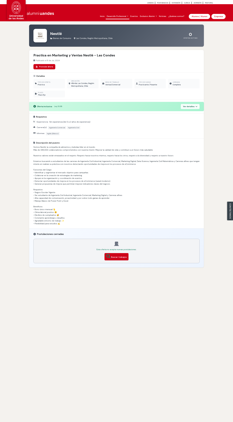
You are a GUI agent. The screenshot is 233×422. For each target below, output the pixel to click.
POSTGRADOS (162, 3)
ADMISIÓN (197, 3)
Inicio (102, 16)
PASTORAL (209, 3)
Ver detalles (189, 106)
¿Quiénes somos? (176, 16)
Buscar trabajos (119, 257)
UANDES (150, 3)
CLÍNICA (187, 3)
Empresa (218, 16)
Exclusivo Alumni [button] (147, 16)
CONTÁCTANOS (230, 211)
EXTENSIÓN (176, 3)
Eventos (134, 16)
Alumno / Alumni (199, 16)
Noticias (162, 16)
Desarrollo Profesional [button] (117, 16)
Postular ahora (46, 66)
